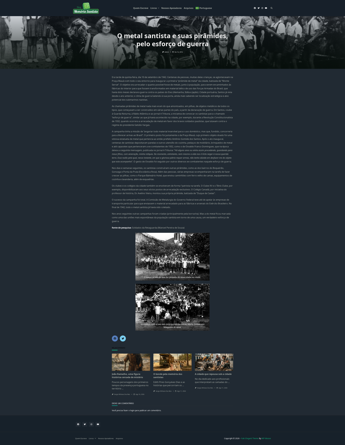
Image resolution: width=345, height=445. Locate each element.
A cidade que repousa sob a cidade (213, 374)
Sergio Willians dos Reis (122, 394)
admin (167, 52)
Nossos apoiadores (171, 8)
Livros (153, 8)
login (132, 410)
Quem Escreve (140, 8)
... (122, 388)
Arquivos (188, 8)
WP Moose (266, 438)
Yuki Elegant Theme (249, 438)
